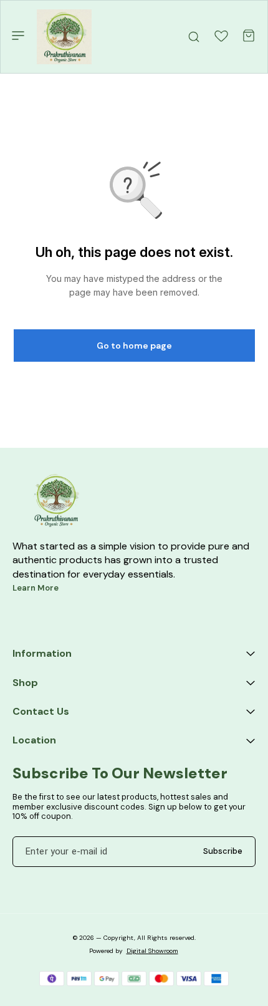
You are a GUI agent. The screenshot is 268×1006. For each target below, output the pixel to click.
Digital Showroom (152, 951)
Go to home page (134, 345)
